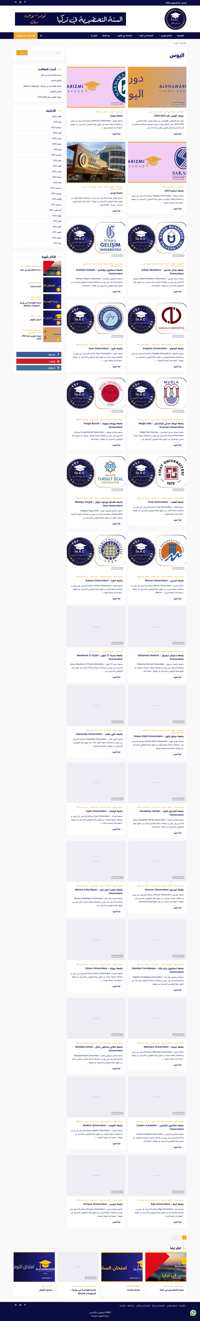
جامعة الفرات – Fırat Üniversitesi (157, 473)
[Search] (41, 36)
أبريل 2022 (57, 166)
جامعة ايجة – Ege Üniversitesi (157, 1175)
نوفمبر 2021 (56, 193)
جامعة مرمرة (96, 87)
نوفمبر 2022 (56, 155)
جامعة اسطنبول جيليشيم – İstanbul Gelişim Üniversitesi (96, 239)
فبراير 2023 (56, 144)
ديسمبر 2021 (56, 188)
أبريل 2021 (57, 226)
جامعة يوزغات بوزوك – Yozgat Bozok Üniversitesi (96, 395)
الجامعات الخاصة (97, 264)
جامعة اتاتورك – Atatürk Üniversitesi (96, 1097)
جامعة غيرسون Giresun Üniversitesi (157, 861)
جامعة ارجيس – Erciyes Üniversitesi (96, 1175)
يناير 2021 (57, 243)
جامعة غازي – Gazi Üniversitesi (96, 320)
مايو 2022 (57, 160)
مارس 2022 (56, 171)
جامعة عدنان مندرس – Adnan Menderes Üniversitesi (157, 239)
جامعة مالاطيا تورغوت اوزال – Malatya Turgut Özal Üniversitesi (96, 473)
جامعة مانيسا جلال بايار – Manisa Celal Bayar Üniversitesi (96, 861)
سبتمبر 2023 (56, 127)
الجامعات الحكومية (96, 187)
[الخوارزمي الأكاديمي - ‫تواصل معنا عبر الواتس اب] (193, 1313)
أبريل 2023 (57, 133)
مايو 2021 (57, 221)
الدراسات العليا (36, 266)
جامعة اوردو (96, 162)
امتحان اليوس (166, 35)
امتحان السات (55, 80)
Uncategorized (34, 283)
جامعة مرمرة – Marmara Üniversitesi (157, 1018)
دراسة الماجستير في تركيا (51, 75)
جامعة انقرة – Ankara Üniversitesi (96, 552)
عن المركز (106, 35)
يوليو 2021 (57, 215)
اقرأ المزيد (177, 134)
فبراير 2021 (56, 237)
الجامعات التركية (109, 187)
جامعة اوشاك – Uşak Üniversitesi (96, 782)
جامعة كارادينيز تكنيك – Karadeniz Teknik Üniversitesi (157, 782)
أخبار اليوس (180, 112)
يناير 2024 (57, 122)
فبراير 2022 (56, 177)
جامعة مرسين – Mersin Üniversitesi (157, 552)
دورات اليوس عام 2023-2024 (157, 87)
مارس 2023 (56, 138)
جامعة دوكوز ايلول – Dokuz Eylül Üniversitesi (157, 705)
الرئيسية (180, 35)
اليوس (160, 112)
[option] (38, 269)
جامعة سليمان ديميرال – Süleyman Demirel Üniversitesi (157, 627)
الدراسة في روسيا (35, 299)
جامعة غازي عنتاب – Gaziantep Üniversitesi (96, 705)
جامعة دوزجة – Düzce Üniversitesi (96, 939)
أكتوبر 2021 (56, 199)
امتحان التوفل (55, 91)
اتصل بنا (94, 35)
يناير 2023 (57, 149)
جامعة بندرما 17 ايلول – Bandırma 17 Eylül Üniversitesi (96, 627)
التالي (174, 1237)
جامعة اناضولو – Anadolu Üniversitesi (157, 320)
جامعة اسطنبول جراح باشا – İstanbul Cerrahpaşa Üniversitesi (157, 939)
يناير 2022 (57, 182)
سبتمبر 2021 (56, 204)
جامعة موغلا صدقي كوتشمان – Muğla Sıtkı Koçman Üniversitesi (157, 395)
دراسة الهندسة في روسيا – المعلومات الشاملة (42, 86)
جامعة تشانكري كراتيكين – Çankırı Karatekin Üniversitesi (157, 1097)
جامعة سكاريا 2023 (157, 162)
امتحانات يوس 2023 (102, 112)
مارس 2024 (56, 116)
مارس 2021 (56, 232)
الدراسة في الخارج (125, 35)
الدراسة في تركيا (146, 35)
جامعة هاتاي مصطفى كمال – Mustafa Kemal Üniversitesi (96, 1018)
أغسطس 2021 (55, 210)
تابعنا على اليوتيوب (23, 35)
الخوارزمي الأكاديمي (96, 1312)
